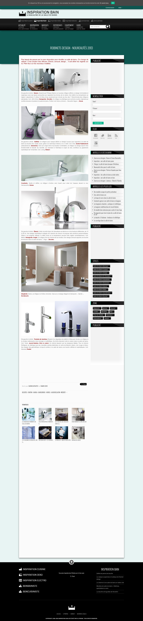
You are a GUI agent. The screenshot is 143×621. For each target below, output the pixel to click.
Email (95, 101)
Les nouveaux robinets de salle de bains (29, 423)
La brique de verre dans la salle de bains (105, 198)
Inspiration (34, 27)
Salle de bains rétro (100, 289)
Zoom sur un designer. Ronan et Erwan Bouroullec (107, 158)
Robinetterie (97, 318)
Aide (119, 7)
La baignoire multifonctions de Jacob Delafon (106, 207)
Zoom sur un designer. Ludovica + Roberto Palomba (108, 181)
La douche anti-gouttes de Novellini (107, 592)
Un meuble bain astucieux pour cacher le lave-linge (108, 210)
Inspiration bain (43, 12)
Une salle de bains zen (100, 195)
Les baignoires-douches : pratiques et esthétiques (107, 204)
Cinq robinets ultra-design (79, 422)
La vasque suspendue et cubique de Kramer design (110, 578)
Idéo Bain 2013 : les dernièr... (46, 440)
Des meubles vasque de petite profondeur (105, 192)
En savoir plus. (104, 3)
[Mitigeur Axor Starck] (38, 79)
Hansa (35, 392)
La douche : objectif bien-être (63, 440)
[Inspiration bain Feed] (116, 136)
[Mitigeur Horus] (71, 79)
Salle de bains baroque (101, 266)
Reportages (58, 27)
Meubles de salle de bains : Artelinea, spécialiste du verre (108, 587)
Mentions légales (81, 613)
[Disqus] (54, 472)
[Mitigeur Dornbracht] (54, 266)
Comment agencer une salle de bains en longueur (107, 201)
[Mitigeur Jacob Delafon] (38, 319)
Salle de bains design (100, 273)
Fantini (30, 392)
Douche (112, 308)
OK (113, 3)
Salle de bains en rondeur (102, 276)
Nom (94, 115)
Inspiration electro (70, 21)
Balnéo (105, 308)
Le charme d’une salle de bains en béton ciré (110, 582)
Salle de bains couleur (101, 269)
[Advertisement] (71, 40)
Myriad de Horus (76, 440)
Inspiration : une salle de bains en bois (104, 178)
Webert (63, 392)
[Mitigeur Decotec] (71, 208)
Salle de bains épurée (100, 296)
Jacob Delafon (55, 392)
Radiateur (109, 315)
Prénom (95, 108)
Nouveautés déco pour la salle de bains (104, 167)
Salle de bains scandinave (102, 293)
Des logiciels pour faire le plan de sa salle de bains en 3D (108, 214)
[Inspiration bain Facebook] (96, 136)
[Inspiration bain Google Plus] (96, 143)
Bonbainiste (84, 21)
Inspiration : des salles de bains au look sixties (106, 175)
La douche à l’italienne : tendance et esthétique (107, 218)
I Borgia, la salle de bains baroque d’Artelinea (106, 164)
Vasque (106, 318)
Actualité (23, 27)
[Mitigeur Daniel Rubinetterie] (38, 123)
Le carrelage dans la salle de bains (103, 221)
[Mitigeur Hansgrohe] (38, 208)
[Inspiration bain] (71, 608)
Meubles (104, 311)
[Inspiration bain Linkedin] (109, 136)
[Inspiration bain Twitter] (102, 136)
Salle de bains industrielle (102, 279)
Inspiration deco (54, 21)
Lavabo (96, 311)
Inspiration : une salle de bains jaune (104, 161)
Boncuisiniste (96, 21)
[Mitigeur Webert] (71, 123)
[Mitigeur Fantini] (71, 319)
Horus (48, 392)
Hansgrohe (41, 392)
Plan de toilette (98, 315)
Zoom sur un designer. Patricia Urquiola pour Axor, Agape (108, 171)
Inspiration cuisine (25, 21)
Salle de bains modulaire (101, 283)
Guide (81, 27)
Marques (45, 27)
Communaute (110, 7)
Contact (72, 613)
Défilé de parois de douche (105, 573)
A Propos (65, 613)
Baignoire (96, 308)
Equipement (69, 27)
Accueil (59, 613)
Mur (111, 311)
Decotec (24, 392)
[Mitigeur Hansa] (54, 168)
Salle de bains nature (100, 286)
